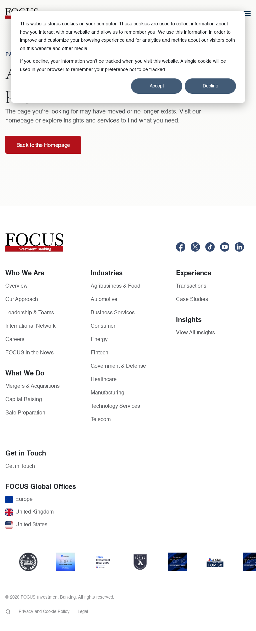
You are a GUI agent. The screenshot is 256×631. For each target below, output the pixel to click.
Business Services (113, 313)
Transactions (191, 286)
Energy (99, 339)
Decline (210, 86)
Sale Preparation (25, 413)
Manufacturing (107, 393)
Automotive (104, 299)
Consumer (103, 326)
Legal (83, 612)
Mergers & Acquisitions (32, 386)
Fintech (99, 353)
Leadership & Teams (29, 313)
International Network (30, 326)
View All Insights (195, 333)
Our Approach (21, 299)
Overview (16, 286)
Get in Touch (20, 466)
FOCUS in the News (29, 353)
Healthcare (104, 379)
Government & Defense (118, 366)
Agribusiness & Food (115, 286)
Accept (157, 86)
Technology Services (115, 406)
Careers (14, 339)
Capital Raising (23, 399)
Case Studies (192, 299)
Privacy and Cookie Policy (44, 612)
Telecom (101, 419)
